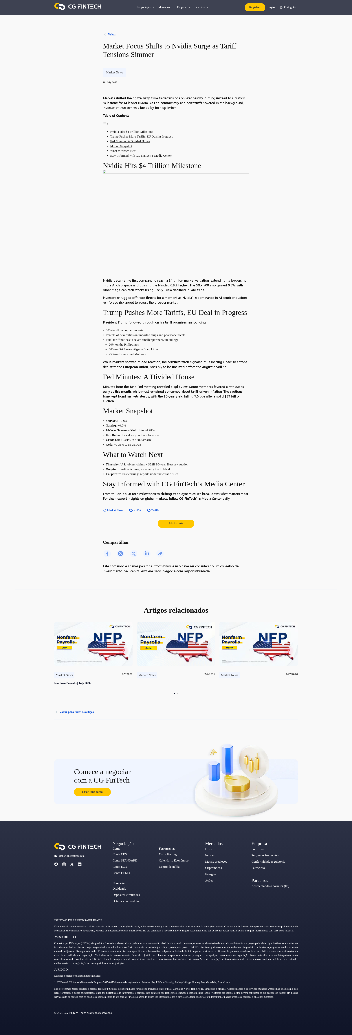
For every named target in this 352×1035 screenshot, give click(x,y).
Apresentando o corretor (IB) (270, 886)
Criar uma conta (92, 791)
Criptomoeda (213, 868)
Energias (211, 874)
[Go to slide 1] (174, 693)
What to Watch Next (123, 151)
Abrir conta (176, 523)
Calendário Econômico (174, 860)
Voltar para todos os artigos (76, 712)
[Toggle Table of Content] (105, 124)
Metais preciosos (216, 861)
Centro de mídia (169, 866)
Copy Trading (168, 854)
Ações (209, 880)
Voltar (112, 34)
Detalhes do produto (126, 901)
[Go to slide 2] (177, 693)
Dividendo (119, 888)
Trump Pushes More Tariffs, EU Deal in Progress (141, 136)
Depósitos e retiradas (126, 895)
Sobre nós (258, 849)
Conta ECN (120, 866)
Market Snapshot (121, 146)
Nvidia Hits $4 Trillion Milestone (131, 131)
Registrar (255, 7)
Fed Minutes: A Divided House (130, 141)
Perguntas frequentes (265, 855)
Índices (210, 855)
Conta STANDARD (125, 860)
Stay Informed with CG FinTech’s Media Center (141, 155)
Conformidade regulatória (268, 861)
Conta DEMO (121, 873)
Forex (209, 849)
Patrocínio (258, 868)
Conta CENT (121, 854)
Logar (271, 7)
